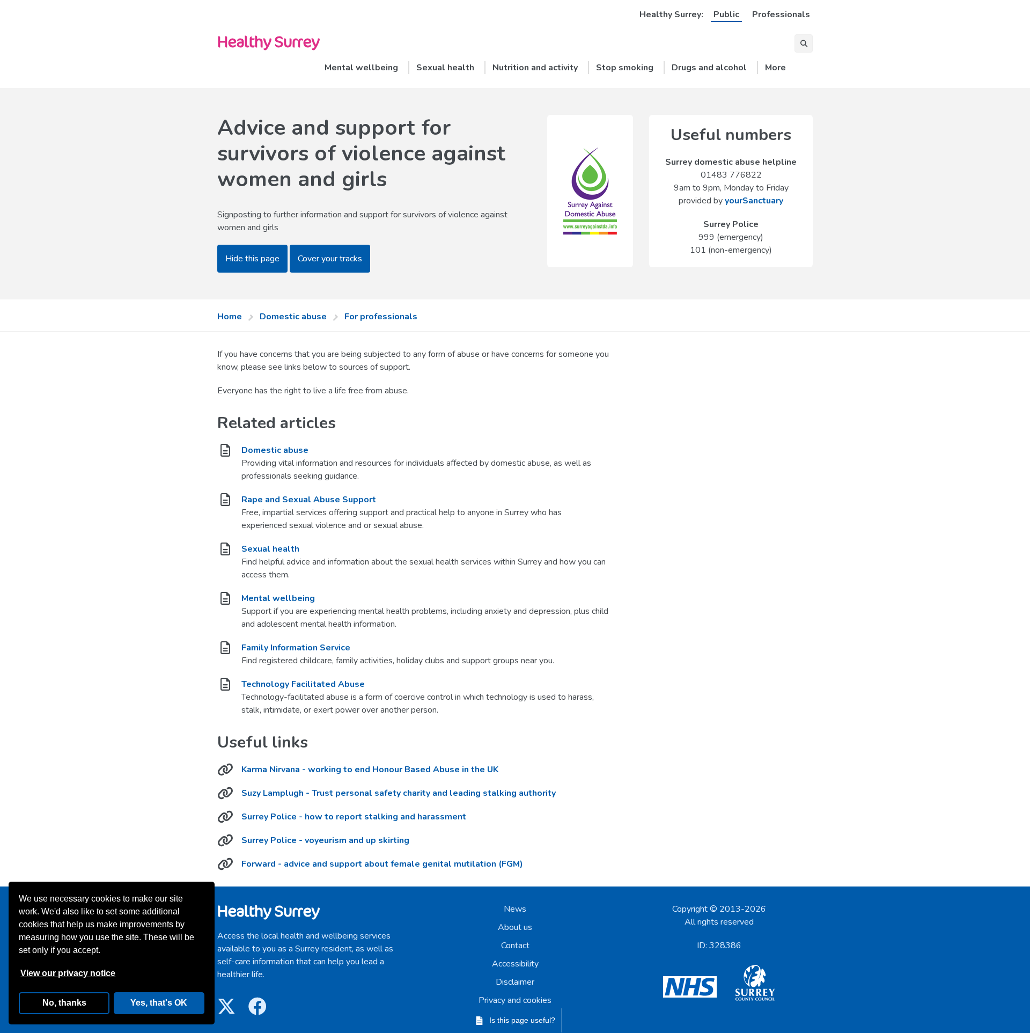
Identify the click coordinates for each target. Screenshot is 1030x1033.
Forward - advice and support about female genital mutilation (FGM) (382, 864)
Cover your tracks (330, 259)
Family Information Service (295, 648)
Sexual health (445, 68)
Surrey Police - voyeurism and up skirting (325, 840)
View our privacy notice (67, 973)
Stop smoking (624, 68)
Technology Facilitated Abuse (303, 684)
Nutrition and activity (535, 68)
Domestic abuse (293, 317)
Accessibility (515, 964)
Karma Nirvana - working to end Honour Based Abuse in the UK (369, 769)
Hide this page (252, 259)
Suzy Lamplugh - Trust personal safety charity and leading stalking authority (398, 793)
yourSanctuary (754, 201)
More (775, 68)
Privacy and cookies (515, 1000)
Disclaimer (515, 982)
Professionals (781, 14)
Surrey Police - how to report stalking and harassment (353, 817)
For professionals (380, 317)
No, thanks (64, 1002)
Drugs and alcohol (709, 68)
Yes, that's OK (158, 1002)
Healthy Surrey (268, 41)
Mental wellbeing (361, 68)
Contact (515, 945)
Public (726, 14)
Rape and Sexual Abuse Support (308, 499)
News (515, 909)
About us (515, 927)
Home (229, 317)
